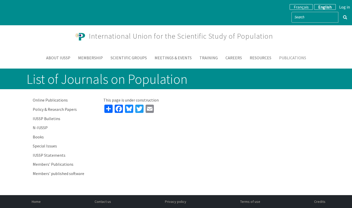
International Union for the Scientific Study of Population (181, 36)
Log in (344, 7)
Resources (260, 57)
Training (208, 57)
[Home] (82, 36)
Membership (90, 57)
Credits (319, 201)
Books (38, 136)
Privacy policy (175, 201)
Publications (292, 57)
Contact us (103, 201)
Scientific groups (129, 57)
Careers (233, 57)
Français (301, 7)
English (325, 7)
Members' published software (58, 173)
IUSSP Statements (49, 155)
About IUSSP (58, 57)
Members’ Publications (53, 164)
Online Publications (50, 100)
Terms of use (250, 201)
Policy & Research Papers (55, 109)
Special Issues (45, 145)
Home (36, 201)
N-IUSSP (40, 127)
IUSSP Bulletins (46, 118)
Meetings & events (173, 57)
